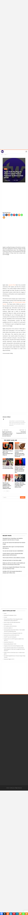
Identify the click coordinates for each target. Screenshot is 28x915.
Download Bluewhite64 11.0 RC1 (10, 644)
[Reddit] (9, 215)
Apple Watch (5, 442)
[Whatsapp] (22, 215)
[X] (6, 215)
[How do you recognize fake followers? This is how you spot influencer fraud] (8, 478)
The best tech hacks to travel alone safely (12, 560)
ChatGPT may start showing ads (10, 637)
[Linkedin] (11, 215)
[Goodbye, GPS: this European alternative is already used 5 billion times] (20, 478)
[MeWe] (16, 215)
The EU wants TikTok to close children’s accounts (14, 557)
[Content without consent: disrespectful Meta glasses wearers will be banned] (20, 445)
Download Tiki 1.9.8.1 (8, 624)
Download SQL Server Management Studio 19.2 (13, 633)
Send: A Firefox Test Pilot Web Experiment (12, 622)
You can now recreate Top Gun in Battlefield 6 (13, 550)
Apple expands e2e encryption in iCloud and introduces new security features (7, 434)
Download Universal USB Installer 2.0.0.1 (11, 635)
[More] (4, 217)
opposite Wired (12, 285)
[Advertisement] (14, 14)
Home (5, 613)
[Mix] (19, 215)
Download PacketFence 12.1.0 (21, 432)
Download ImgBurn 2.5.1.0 (9, 659)
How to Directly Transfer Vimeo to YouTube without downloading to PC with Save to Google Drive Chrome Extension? (14, 649)
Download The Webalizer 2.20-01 (10, 615)
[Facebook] (4, 215)
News (4, 458)
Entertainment (18, 458)
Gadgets (17, 442)
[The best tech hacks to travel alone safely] (8, 462)
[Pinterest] (14, 215)
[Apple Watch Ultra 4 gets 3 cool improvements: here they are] (8, 445)
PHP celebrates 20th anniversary (10, 626)
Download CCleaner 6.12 (8, 642)
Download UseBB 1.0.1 (8, 628)
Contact (5, 617)
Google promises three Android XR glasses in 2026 (13, 645)
